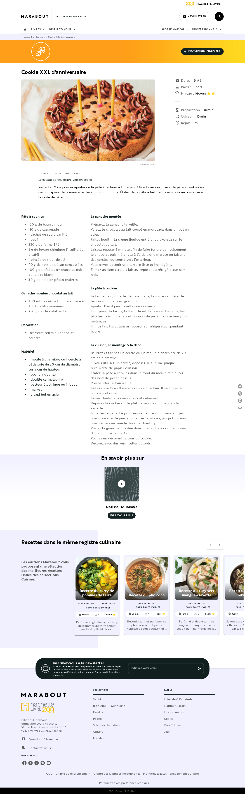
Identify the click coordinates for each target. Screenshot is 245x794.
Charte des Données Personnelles (116, 773)
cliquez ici (58, 674)
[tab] (25, 29)
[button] (194, 16)
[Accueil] (36, 16)
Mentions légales (155, 773)
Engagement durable (184, 773)
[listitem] (24, 763)
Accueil (28, 36)
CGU (49, 773)
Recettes (40, 36)
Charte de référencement (73, 773)
